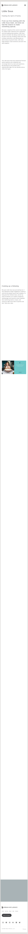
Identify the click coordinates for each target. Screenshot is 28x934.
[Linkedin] (16, 922)
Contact (16, 911)
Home (3, 911)
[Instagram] (3, 922)
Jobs (13, 911)
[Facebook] (6, 922)
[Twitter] (19, 922)
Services (6, 911)
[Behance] (13, 922)
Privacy (24, 929)
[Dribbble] (10, 922)
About (10, 911)
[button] (25, 5)
